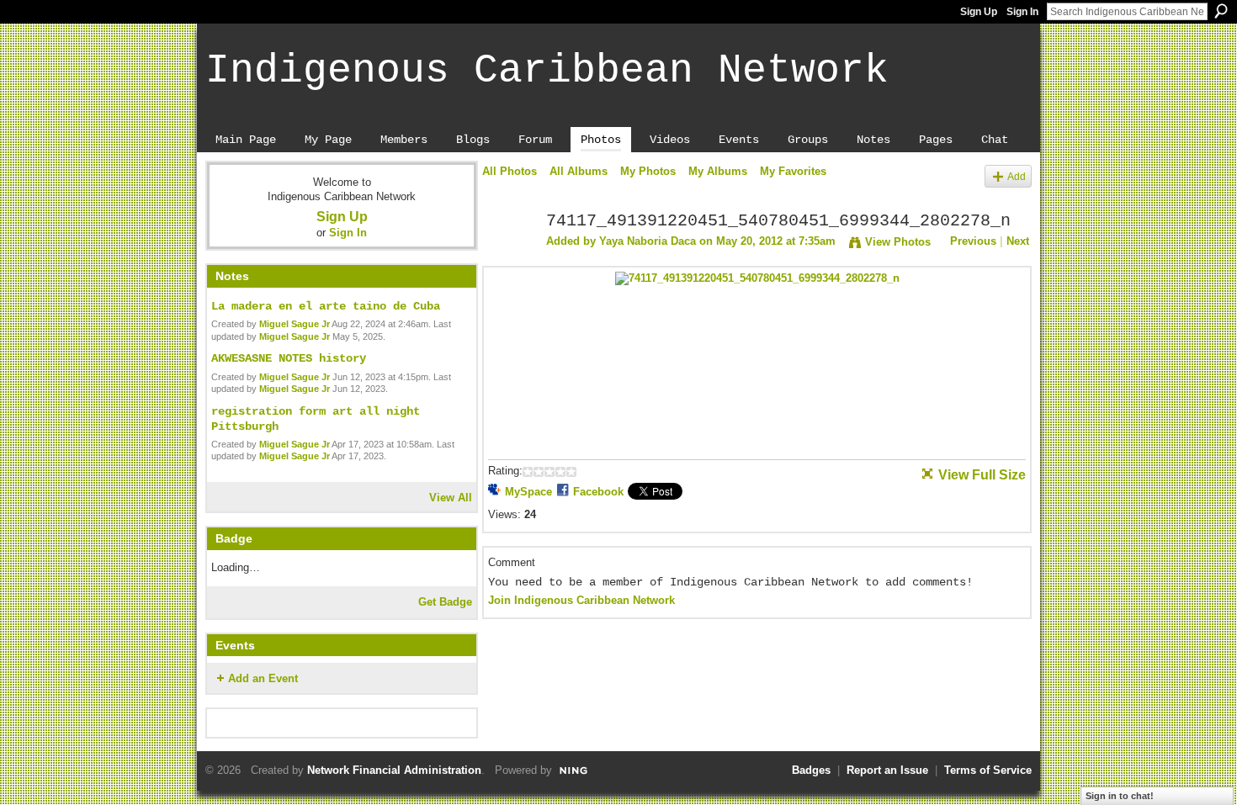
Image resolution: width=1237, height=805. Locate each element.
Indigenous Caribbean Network (547, 70)
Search (1221, 11)
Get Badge (445, 602)
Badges (811, 770)
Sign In (1022, 12)
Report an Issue (887, 770)
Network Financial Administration (394, 770)
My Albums (717, 171)
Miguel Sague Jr (294, 324)
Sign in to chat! (1120, 796)
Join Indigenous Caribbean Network (581, 600)
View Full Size (982, 475)
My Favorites (793, 171)
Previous (973, 241)
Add (1016, 176)
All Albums (578, 171)
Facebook (598, 491)
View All (450, 497)
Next (1017, 241)
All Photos (509, 171)
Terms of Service (988, 770)
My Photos (648, 171)
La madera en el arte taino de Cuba (325, 306)
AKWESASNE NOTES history (288, 358)
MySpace (528, 491)
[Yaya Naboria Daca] (509, 258)
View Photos (898, 242)
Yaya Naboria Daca (647, 241)
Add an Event (263, 678)
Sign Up (978, 12)
